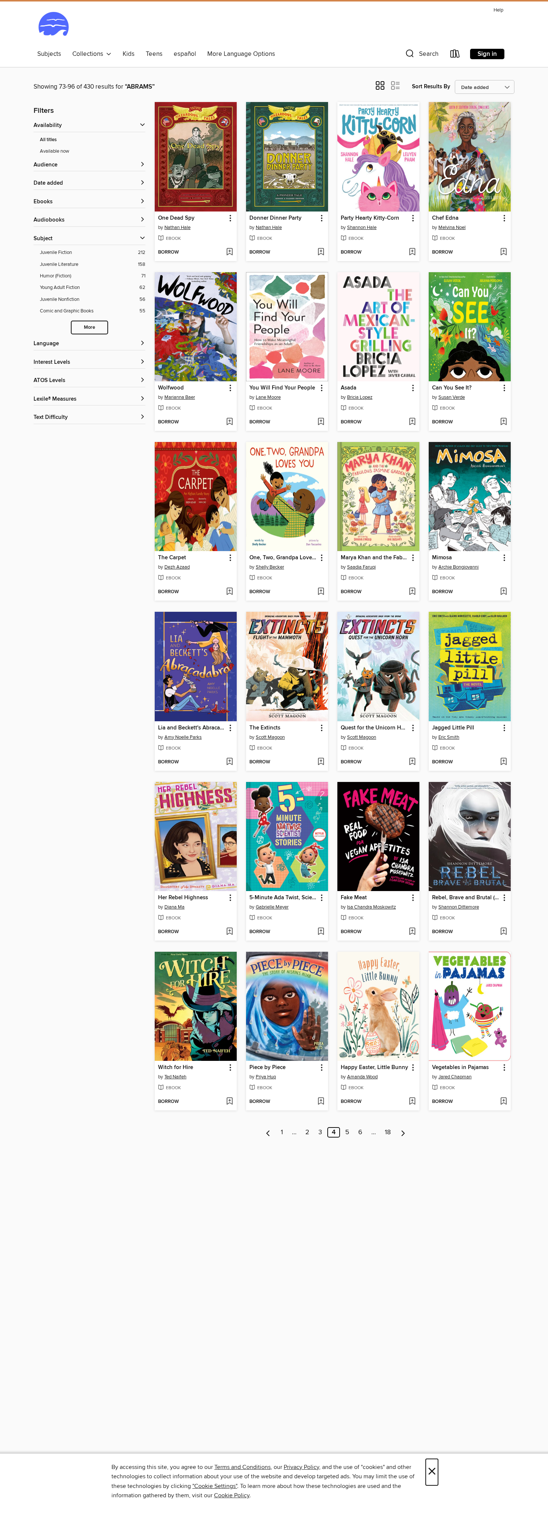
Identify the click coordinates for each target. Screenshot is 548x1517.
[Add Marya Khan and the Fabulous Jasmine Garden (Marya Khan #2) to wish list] (412, 592)
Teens (154, 54)
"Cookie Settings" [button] (214, 1486)
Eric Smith (448, 737)
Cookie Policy (231, 1495)
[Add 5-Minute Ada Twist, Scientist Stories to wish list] (320, 932)
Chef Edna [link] (445, 218)
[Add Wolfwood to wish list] (229, 422)
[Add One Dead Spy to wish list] (229, 252)
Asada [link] (348, 388)
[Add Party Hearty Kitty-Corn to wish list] (412, 252)
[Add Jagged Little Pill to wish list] (503, 762)
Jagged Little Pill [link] (453, 728)
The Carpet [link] (172, 557)
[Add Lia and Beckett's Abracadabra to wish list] (229, 762)
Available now (54, 151)
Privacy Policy (301, 1467)
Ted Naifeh (175, 1077)
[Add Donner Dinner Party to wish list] (320, 252)
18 (388, 1132)
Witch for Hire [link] (175, 1067)
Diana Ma (174, 907)
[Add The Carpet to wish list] (229, 592)
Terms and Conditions (242, 1467)
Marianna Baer (179, 397)
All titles (48, 140)
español (185, 54)
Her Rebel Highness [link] (183, 897)
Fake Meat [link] (354, 897)
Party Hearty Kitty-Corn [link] (370, 218)
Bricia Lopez (359, 397)
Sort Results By (431, 86)
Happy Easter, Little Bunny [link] (374, 1067)
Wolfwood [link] (171, 388)
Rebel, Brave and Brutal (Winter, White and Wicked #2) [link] (466, 897)
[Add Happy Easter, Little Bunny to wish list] (412, 1102)
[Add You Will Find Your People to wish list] (320, 422)
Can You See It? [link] (452, 388)
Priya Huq (266, 1077)
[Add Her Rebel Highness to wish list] (229, 932)
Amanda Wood (362, 1077)
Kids (129, 54)
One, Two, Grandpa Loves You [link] (283, 557)
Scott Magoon (270, 737)
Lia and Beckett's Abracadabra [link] (192, 728)
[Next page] (403, 1132)
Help (498, 10)
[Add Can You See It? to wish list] (503, 422)
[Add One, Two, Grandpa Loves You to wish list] (320, 592)
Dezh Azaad (177, 567)
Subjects (49, 54)
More (89, 327)
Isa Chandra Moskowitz (371, 907)
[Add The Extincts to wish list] (320, 762)
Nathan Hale (177, 227)
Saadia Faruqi (361, 567)
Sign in (487, 54)
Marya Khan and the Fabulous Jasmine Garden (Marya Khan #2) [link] (375, 557)
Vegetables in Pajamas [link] (460, 1067)
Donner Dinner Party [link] (275, 218)
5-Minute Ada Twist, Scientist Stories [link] (283, 897)
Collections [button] (89, 54)
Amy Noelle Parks (183, 737)
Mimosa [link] (442, 557)
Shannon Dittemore (458, 907)
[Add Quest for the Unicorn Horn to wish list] (412, 762)
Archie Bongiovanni (458, 567)
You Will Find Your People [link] (282, 388)
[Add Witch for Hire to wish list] (229, 1102)
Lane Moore (268, 397)
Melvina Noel (452, 227)
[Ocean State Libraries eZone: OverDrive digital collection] (53, 26)
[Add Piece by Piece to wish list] (320, 1102)
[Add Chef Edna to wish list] (503, 252)
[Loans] (455, 55)
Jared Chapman (455, 1077)
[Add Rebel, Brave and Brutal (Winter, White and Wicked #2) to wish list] (503, 932)
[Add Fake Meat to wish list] (412, 932)
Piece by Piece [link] (267, 1067)
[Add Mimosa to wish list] (503, 592)
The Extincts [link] (264, 728)
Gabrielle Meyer (272, 907)
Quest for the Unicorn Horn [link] (375, 728)
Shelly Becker (270, 567)
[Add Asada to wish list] (412, 422)
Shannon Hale (362, 227)
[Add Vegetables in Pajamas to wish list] (503, 1102)
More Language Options (241, 54)
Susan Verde (451, 397)
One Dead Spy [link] (176, 218)
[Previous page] (268, 1132)
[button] (421, 55)
